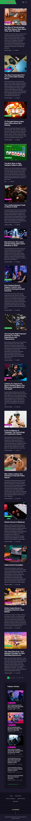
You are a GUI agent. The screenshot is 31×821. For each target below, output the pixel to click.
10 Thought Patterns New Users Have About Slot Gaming (14, 123)
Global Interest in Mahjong (14, 522)
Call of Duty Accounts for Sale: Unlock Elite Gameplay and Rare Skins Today (15, 707)
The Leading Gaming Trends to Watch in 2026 (14, 206)
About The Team (21, 798)
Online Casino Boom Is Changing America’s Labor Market (14, 610)
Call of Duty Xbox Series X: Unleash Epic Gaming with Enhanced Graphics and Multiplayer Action (14, 760)
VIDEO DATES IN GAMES (13, 565)
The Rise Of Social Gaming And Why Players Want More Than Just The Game (15, 29)
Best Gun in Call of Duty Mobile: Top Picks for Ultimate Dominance (15, 777)
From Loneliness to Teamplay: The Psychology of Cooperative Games (14, 432)
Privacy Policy (18, 795)
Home (11, 795)
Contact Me (15, 801)
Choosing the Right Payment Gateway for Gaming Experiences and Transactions (15, 336)
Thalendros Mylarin (8, 98)
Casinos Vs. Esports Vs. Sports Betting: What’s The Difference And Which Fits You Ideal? (14, 386)
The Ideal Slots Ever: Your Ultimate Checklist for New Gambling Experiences (14, 653)
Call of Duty (12, 747)
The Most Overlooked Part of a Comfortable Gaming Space (14, 76)
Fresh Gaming (8, 22)
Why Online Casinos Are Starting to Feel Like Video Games (14, 475)
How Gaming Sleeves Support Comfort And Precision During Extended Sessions (14, 288)
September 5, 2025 (11, 709)
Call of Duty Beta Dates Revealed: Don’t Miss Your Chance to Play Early (15, 729)
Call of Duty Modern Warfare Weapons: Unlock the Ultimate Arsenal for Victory (15, 769)
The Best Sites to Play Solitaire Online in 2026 (13, 164)
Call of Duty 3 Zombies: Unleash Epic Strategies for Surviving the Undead (15, 751)
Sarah (5, 181)
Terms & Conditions (10, 798)
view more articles (13, 784)
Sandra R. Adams (8, 50)
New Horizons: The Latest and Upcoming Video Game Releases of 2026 (14, 243)
